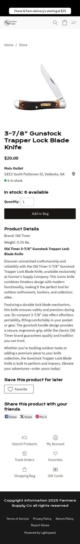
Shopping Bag (24, 476)
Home (8, 45)
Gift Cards (55, 476)
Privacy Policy (42, 519)
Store (23, 45)
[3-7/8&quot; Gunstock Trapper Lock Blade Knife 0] (40, 88)
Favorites (55, 460)
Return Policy (65, 519)
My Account (55, 444)
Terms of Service (17, 519)
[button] (40, 11)
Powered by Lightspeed (40, 533)
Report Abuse (40, 525)
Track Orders (24, 460)
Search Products (24, 444)
